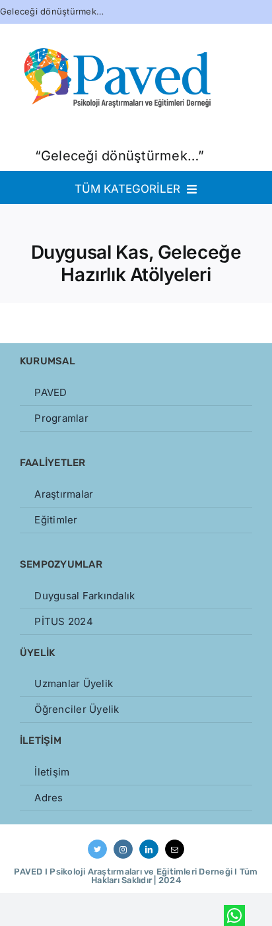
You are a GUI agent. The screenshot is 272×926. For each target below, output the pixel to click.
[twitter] (97, 849)
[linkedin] (148, 849)
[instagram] (123, 849)
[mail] (174, 849)
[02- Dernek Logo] (119, 22)
